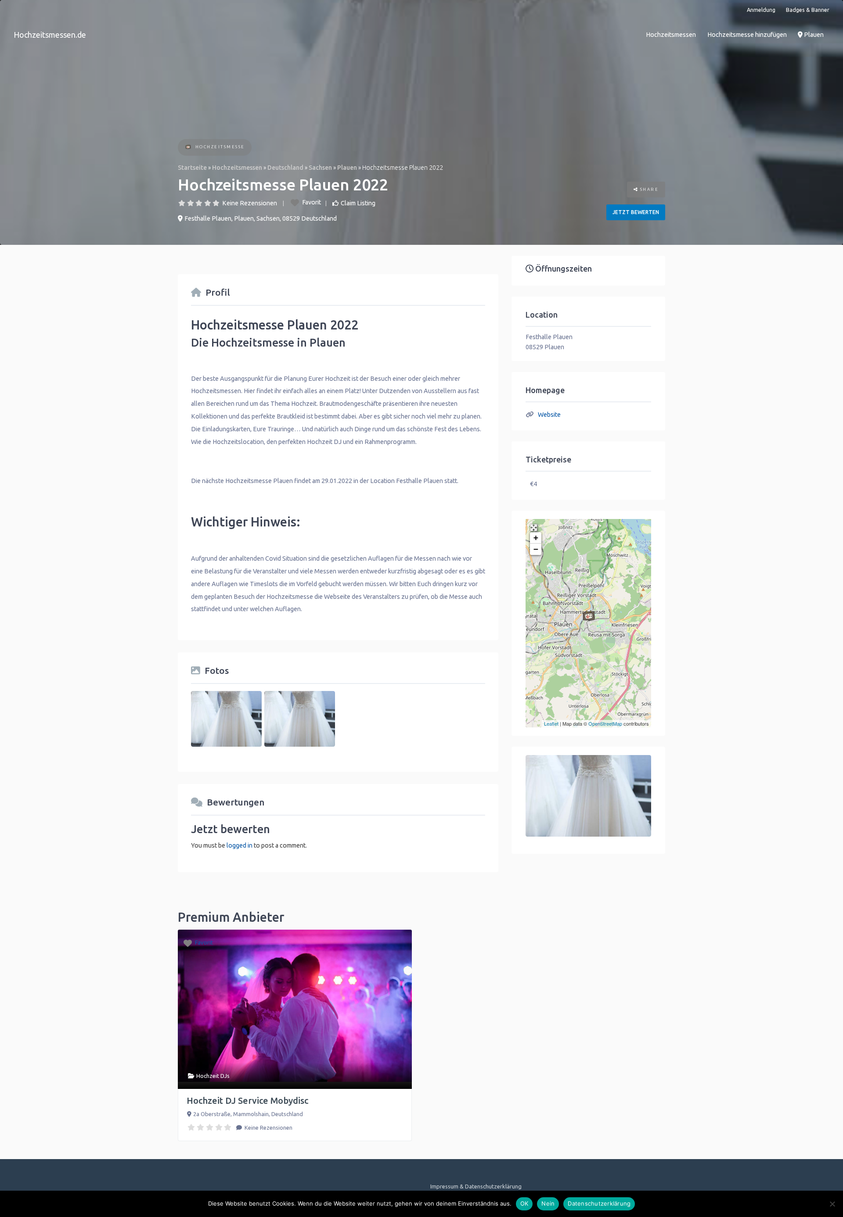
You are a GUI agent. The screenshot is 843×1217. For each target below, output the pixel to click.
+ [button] (535, 537)
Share (648, 189)
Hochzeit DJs (213, 1076)
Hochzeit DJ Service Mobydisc (247, 1100)
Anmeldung (761, 10)
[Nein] (832, 1203)
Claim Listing (358, 203)
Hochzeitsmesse (220, 146)
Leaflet (551, 723)
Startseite (192, 167)
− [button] (535, 549)
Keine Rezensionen (249, 203)
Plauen (813, 34)
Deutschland (285, 167)
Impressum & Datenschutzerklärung (476, 1186)
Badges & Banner (807, 10)
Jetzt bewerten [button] (635, 212)
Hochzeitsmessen (671, 34)
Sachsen (320, 167)
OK (524, 1203)
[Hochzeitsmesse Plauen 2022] (589, 615)
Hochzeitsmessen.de (50, 34)
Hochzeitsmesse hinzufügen (747, 34)
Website (549, 414)
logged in (239, 845)
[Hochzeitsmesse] (188, 147)
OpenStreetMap (605, 723)
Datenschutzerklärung (599, 1203)
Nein (548, 1203)
